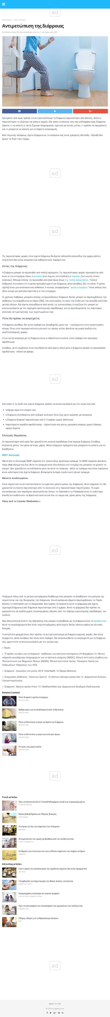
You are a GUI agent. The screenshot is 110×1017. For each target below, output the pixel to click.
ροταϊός (38, 276)
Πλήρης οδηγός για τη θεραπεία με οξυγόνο (38, 918)
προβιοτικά (100, 621)
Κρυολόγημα (7, 20)
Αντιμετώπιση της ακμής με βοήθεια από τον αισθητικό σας (46, 839)
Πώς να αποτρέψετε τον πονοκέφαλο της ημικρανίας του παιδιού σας (51, 906)
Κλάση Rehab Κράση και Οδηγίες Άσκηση (37, 814)
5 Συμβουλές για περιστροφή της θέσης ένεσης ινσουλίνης (46, 881)
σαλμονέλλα (81, 280)
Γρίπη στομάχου (20, 20)
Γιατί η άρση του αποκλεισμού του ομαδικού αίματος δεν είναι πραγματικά (53, 869)
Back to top (55, 1004)
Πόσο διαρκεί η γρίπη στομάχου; (33, 697)
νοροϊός (76, 276)
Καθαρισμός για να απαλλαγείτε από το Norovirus (41, 710)
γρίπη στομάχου (79, 287)
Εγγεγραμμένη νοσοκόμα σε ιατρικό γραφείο (39, 893)
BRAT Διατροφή (10, 455)
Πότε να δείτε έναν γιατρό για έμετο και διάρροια (41, 722)
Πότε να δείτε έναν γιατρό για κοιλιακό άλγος (39, 734)
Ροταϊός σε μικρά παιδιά (30, 747)
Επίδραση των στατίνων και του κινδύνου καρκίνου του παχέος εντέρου (52, 851)
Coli (71, 280)
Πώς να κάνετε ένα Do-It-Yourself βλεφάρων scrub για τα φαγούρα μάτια (52, 802)
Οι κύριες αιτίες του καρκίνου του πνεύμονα (39, 826)
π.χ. (67, 280)
